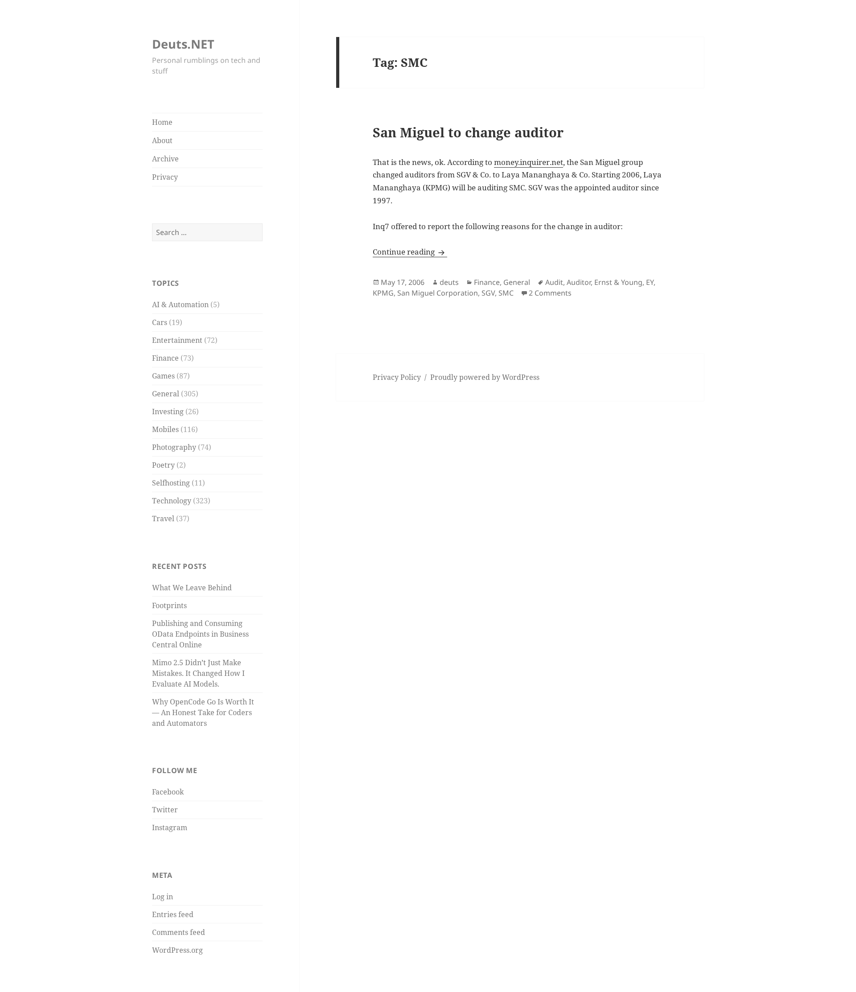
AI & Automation (180, 304)
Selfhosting (171, 483)
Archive (165, 159)
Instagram (169, 827)
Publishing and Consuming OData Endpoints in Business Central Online (200, 634)
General (165, 394)
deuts (449, 282)
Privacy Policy (397, 377)
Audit (554, 282)
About (162, 140)
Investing (168, 411)
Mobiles (165, 429)
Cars (159, 322)
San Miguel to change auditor (468, 132)
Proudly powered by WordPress (484, 377)
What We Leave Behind (192, 588)
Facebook (168, 792)
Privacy (165, 177)
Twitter (165, 810)
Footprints (169, 605)
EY (650, 282)
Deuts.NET (183, 44)
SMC (506, 293)
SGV (488, 293)
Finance (165, 358)
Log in (162, 896)
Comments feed (178, 932)
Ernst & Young (618, 282)
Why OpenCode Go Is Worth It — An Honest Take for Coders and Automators (203, 712)
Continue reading (410, 252)
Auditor (579, 282)
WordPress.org (177, 950)
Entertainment (177, 340)
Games (163, 376)
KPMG (383, 293)
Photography (174, 447)
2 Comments (550, 293)
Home (162, 122)
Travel (163, 518)
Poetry (163, 465)
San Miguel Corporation (437, 293)
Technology (171, 501)
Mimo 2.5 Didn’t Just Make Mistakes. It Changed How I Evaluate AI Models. (198, 673)
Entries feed (172, 914)
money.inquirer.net (528, 162)
